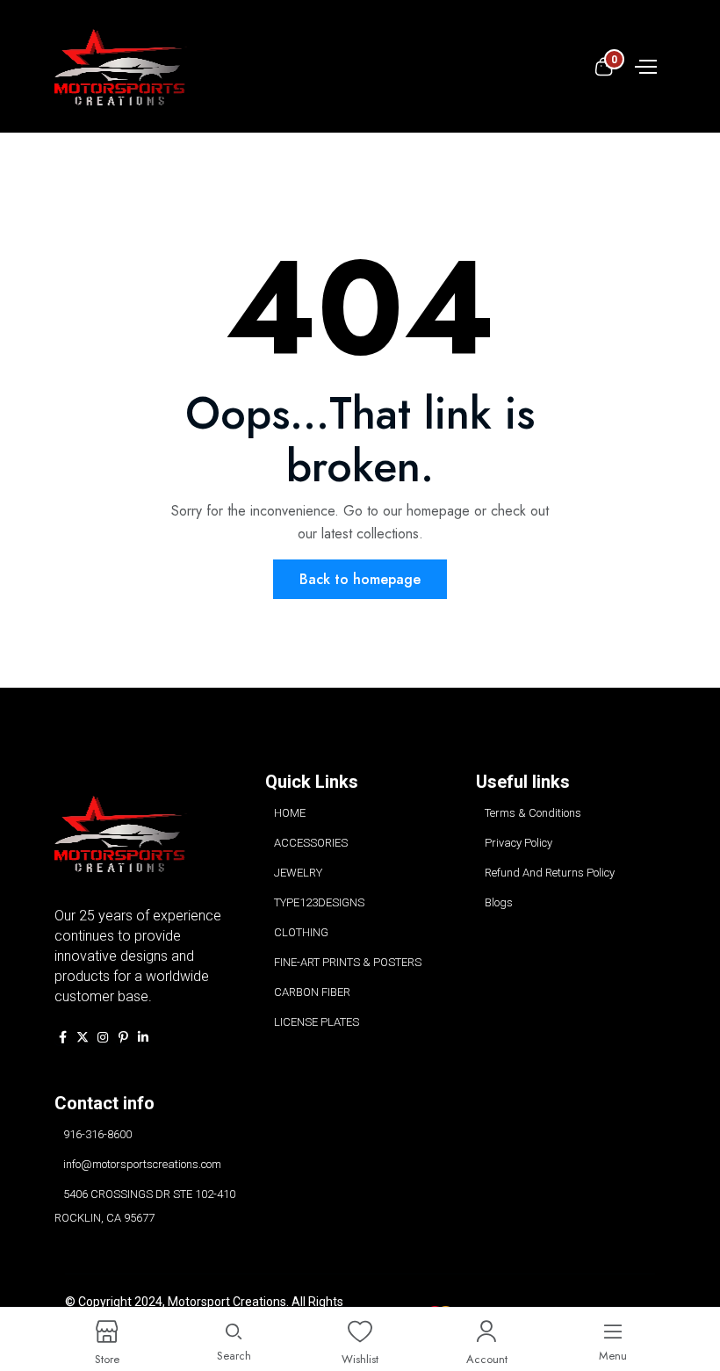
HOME (290, 812)
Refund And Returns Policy (550, 872)
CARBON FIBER (312, 992)
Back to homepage (360, 579)
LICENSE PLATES (316, 1021)
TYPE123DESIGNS (319, 902)
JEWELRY (298, 872)
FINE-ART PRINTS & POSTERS (347, 962)
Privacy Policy (518, 842)
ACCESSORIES (311, 842)
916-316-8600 (97, 1134)
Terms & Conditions (533, 812)
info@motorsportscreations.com (142, 1164)
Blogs (499, 902)
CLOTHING (301, 932)
